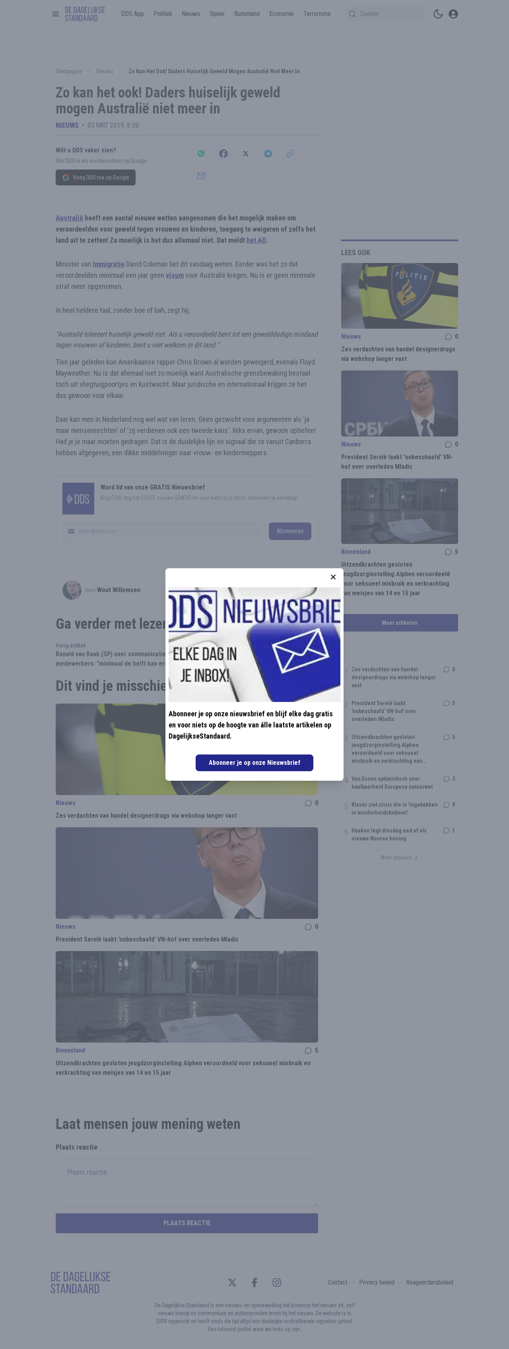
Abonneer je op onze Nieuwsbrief (254, 762)
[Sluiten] (333, 577)
